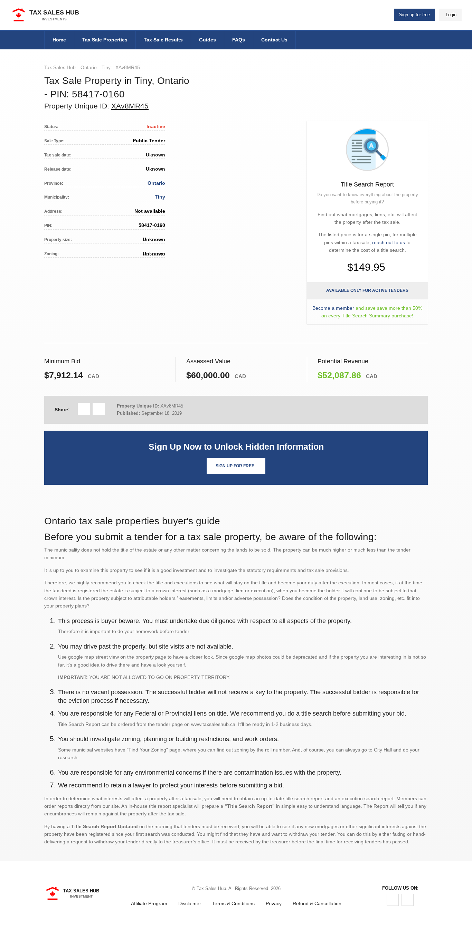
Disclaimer (189, 903)
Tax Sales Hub (60, 67)
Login (451, 14)
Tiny (106, 67)
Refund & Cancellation (317, 903)
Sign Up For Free (235, 465)
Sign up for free (414, 14)
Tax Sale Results (163, 39)
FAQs (238, 39)
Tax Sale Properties (105, 39)
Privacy (274, 903)
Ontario (89, 67)
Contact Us (274, 39)
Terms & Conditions (233, 903)
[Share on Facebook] (84, 409)
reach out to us (388, 242)
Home (59, 39)
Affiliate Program (149, 903)
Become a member (333, 308)
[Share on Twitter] (99, 409)
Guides (207, 39)
